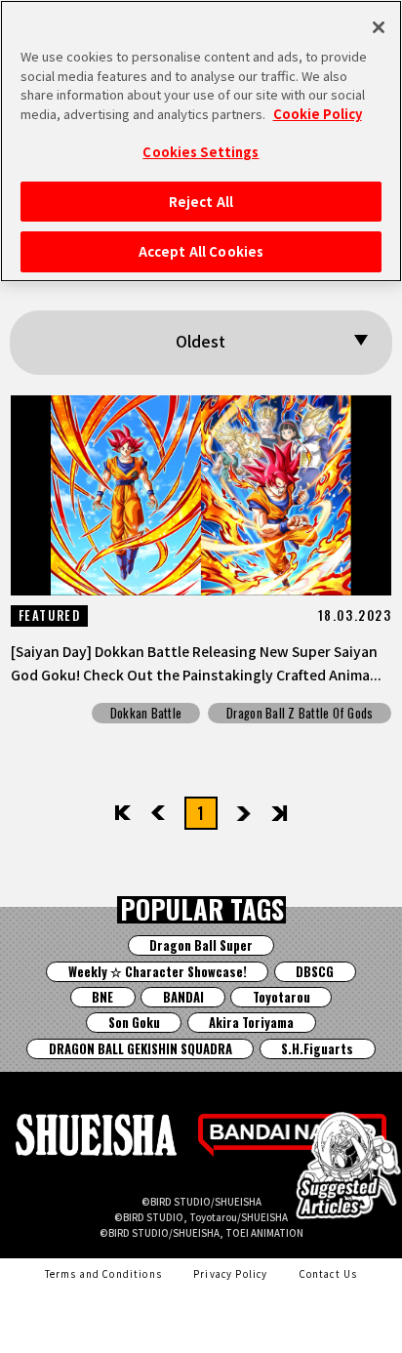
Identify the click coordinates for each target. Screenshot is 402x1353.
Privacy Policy (230, 1274)
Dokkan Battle (145, 713)
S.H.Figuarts (317, 1049)
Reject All (201, 201)
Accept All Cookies (201, 251)
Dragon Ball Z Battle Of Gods (299, 713)
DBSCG (315, 972)
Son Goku (134, 1022)
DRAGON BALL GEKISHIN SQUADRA (140, 1049)
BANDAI (183, 997)
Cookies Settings (200, 152)
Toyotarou (281, 997)
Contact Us (329, 1274)
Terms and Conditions (103, 1274)
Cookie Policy (317, 113)
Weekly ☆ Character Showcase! (157, 972)
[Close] (378, 27)
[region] (201, 141)
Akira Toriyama (251, 1022)
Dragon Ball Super (201, 945)
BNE (102, 997)
